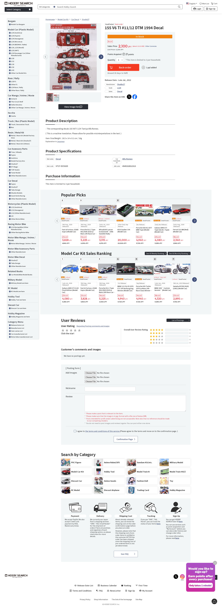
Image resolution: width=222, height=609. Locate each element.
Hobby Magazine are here (20, 317)
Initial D (14, 99)
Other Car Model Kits (18, 73)
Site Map (139, 599)
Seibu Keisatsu (16, 105)
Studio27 (14, 164)
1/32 (12, 67)
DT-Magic (14, 167)
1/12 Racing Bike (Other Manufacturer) (19, 228)
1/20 (12, 58)
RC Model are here (18, 291)
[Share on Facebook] (134, 96)
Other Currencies (151, 46)
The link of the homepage (122, 599)
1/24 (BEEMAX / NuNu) (19, 44)
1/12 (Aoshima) (16, 207)
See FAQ (124, 554)
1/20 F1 (13, 81)
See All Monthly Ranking (178, 253)
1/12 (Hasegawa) (17, 210)
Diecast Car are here (18, 308)
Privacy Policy (85, 599)
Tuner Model (15, 173)
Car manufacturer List (19, 334)
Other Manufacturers (18, 176)
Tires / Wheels (16, 152)
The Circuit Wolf (17, 102)
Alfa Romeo (127, 158)
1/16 (12, 64)
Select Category (13, 9)
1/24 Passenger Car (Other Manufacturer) (20, 54)
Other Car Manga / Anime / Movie (23, 107)
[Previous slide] (45, 56)
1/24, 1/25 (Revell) (17, 47)
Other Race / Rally (17, 90)
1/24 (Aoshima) (16, 33)
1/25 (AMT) (15, 50)
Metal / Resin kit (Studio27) (21, 141)
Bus (12, 127)
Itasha (13, 116)
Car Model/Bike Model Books (21, 275)
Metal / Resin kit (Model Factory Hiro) (22, 136)
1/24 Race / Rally (17, 87)
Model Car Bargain (18, 24)
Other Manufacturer (18, 252)
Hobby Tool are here (18, 300)
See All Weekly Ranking (155, 253)
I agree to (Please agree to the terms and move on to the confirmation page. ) (127, 431)
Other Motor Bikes (18, 219)
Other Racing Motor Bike (20, 232)
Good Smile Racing (18, 196)
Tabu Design (15, 190)
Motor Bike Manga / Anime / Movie (23, 243)
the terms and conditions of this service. (102, 431)
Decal (119, 91)
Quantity (111, 60)
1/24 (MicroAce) (16, 42)
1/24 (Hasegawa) (17, 39)
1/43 (12, 70)
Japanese (61, 141)
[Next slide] (101, 56)
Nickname (70, 388)
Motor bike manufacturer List (22, 337)
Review (69, 396)
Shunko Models (16, 193)
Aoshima (14, 158)
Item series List (17, 331)
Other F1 (14, 84)
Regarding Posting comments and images (93, 326)
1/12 (12, 61)
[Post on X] (129, 96)
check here (94, 534)
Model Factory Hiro (18, 161)
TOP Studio (15, 170)
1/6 (12, 216)
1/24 (119, 87)
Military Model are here (19, 283)
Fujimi (13, 155)
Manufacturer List (17, 328)
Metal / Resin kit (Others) (20, 144)
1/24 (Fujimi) (15, 36)
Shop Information (101, 599)
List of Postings (178, 320)
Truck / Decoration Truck (20, 124)
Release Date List (17, 325)
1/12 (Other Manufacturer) (20, 213)
